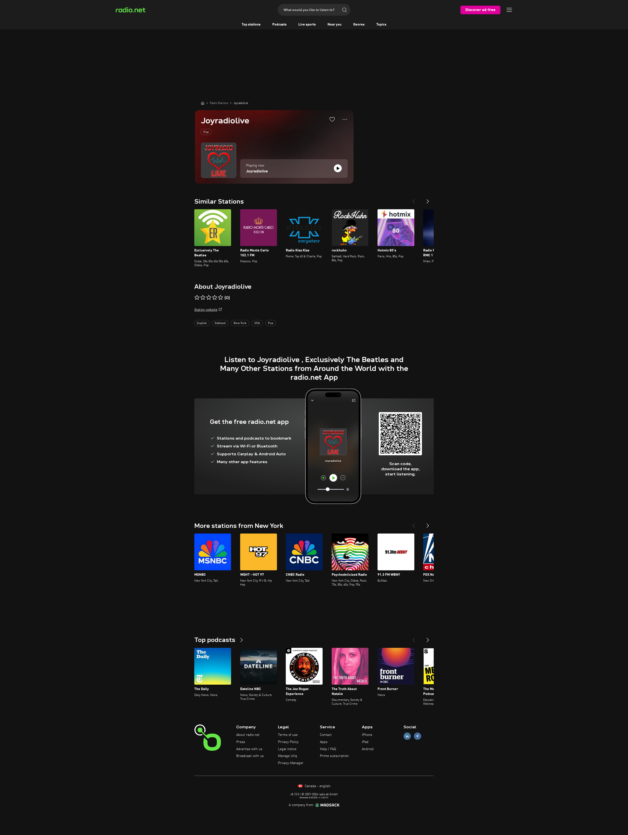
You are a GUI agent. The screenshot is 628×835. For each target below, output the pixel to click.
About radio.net (248, 735)
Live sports (307, 24)
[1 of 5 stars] (197, 297)
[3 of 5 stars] (209, 297)
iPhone (367, 735)
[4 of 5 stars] (215, 297)
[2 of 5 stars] (203, 297)
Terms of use (288, 735)
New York (240, 323)
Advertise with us (249, 749)
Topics (381, 24)
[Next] (428, 199)
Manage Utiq (287, 756)
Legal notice (287, 749)
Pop (206, 132)
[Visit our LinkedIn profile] (407, 736)
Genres (359, 24)
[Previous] (413, 199)
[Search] (344, 10)
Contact (326, 735)
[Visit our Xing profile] (417, 736)
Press (240, 742)
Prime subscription (334, 756)
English (202, 323)
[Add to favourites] (332, 119)
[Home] (203, 103)
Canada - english (317, 786)
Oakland (220, 323)
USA (257, 323)
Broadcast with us (250, 756)
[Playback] (338, 168)
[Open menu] (509, 10)
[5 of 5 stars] (220, 297)
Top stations (251, 24)
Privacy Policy (288, 742)
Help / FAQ (328, 749)
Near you (334, 24)
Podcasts (279, 24)
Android (368, 749)
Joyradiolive (257, 171)
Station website (205, 310)
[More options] (345, 119)
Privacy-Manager (290, 763)
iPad (365, 742)
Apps (323, 742)
